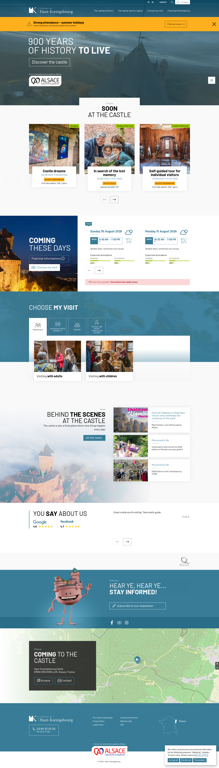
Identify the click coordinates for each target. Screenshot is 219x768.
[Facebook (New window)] (112, 622)
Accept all (173, 760)
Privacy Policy (98, 721)
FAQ (122, 724)
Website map (126, 721)
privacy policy (202, 755)
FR (148, 2)
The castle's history (104, 10)
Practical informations (179, 10)
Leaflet (216, 702)
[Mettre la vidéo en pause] (211, 80)
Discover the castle (49, 61)
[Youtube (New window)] (119, 622)
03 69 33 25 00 (46, 728)
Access (45, 680)
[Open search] (172, 2)
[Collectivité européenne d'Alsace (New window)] (109, 752)
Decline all (186, 760)
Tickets (185, 2)
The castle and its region (130, 10)
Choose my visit (155, 10)
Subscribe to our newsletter (135, 605)
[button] (137, 661)
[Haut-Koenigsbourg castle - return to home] (51, 10)
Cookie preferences (129, 717)
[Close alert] (214, 24)
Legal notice (98, 724)
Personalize (199, 760)
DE (153, 2)
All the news (94, 437)
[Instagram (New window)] (126, 622)
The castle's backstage (103, 717)
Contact (163, 2)
